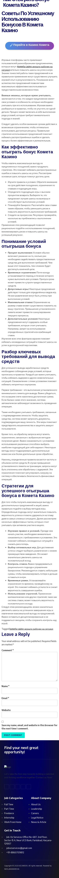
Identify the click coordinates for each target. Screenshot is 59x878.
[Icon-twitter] (12, 786)
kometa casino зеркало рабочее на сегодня (31, 629)
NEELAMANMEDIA (11, 869)
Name (5, 686)
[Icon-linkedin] (17, 786)
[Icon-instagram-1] (28, 786)
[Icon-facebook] (6, 786)
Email (5, 698)
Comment (8, 650)
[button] (38, 6)
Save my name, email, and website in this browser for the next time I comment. (29, 727)
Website (6, 710)
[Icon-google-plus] (23, 786)
